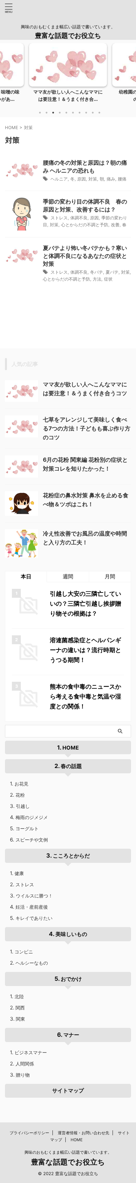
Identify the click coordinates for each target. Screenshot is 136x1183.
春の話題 (71, 766)
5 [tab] (66, 112)
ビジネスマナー (31, 1052)
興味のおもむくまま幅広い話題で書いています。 (68, 1152)
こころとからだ (71, 855)
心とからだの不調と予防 (84, 224)
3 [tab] (53, 112)
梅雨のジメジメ (32, 817)
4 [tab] (59, 112)
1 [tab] (40, 112)
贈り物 (23, 1075)
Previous (6, 77)
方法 (97, 279)
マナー (71, 1035)
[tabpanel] (68, 74)
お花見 (21, 783)
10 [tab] (99, 112)
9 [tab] (92, 112)
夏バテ (112, 272)
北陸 (19, 996)
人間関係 (25, 1063)
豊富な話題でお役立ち (68, 36)
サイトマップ (68, 1090)
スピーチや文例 (32, 839)
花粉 (20, 795)
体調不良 (78, 217)
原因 (81, 178)
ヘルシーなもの (32, 963)
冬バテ (96, 272)
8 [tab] (86, 112)
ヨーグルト (27, 828)
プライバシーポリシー (29, 1132)
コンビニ (24, 951)
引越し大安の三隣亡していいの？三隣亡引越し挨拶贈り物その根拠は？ (85, 603)
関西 (20, 1007)
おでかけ (71, 979)
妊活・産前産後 (32, 907)
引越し (23, 806)
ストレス (59, 217)
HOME (70, 747)
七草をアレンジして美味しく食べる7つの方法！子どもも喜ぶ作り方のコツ (86, 428)
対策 (92, 178)
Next (130, 77)
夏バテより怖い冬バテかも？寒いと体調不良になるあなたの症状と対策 (85, 256)
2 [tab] (46, 112)
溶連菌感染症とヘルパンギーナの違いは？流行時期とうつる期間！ (85, 650)
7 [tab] (79, 112)
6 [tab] (73, 112)
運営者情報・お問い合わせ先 (83, 1132)
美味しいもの (71, 934)
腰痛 (122, 178)
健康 (19, 873)
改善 (115, 224)
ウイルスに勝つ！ (34, 895)
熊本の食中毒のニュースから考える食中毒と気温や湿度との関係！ (85, 696)
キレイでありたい (34, 918)
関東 (20, 1019)
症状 (108, 279)
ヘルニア (59, 178)
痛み (111, 178)
